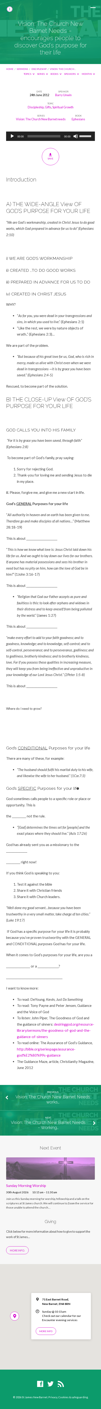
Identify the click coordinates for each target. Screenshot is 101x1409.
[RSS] (61, 1384)
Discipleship (39, 69)
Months (87, 73)
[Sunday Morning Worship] (50, 1177)
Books (54, 73)
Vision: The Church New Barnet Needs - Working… (48, 1125)
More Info (45, 1331)
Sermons (22, 69)
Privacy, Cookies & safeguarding (68, 1397)
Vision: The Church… (63, 69)
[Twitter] (50, 1384)
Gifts (48, 107)
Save (50, 158)
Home (9, 69)
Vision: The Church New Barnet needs (41, 119)
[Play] (12, 136)
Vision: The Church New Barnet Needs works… (53, 1099)
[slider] (86, 136)
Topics (28, 73)
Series (41, 73)
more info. (17, 1250)
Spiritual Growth (63, 107)
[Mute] (75, 136)
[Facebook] (40, 1384)
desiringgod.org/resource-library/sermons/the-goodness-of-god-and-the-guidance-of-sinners (55, 1030)
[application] (50, 136)
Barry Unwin (63, 95)
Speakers (70, 73)
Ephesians (78, 119)
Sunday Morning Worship (26, 1185)
